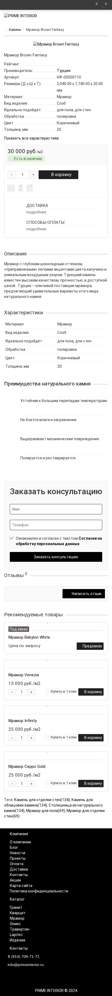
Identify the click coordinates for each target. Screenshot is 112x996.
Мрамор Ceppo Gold (26, 766)
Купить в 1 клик (64, 691)
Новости (17, 853)
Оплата (16, 864)
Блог (14, 847)
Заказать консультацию (56, 557)
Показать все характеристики (31, 138)
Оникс (15, 924)
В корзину (61, 174)
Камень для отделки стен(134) (42, 800)
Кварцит (18, 913)
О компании (20, 842)
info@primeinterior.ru (26, 964)
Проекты (18, 858)
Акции (15, 880)
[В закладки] (20, 188)
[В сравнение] (29, 188)
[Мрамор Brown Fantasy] (56, 44)
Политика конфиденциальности (39, 891)
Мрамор (17, 918)
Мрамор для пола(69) (45, 810)
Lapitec (16, 934)
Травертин (19, 929)
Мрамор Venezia (23, 674)
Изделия (17, 940)
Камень (15, 30)
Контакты (19, 875)
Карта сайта (21, 885)
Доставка (19, 869)
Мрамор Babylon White (29, 637)
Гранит (16, 907)
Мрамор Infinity (22, 720)
